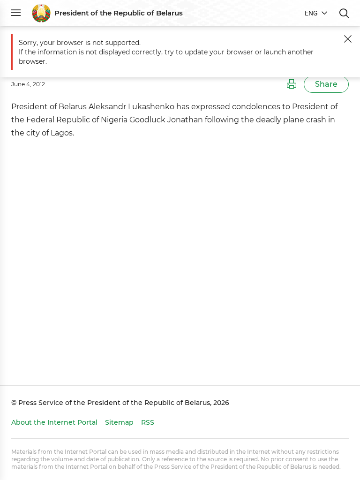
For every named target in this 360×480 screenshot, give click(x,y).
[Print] (291, 84)
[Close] (347, 39)
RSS (147, 422)
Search (344, 13)
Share (326, 84)
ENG (311, 13)
